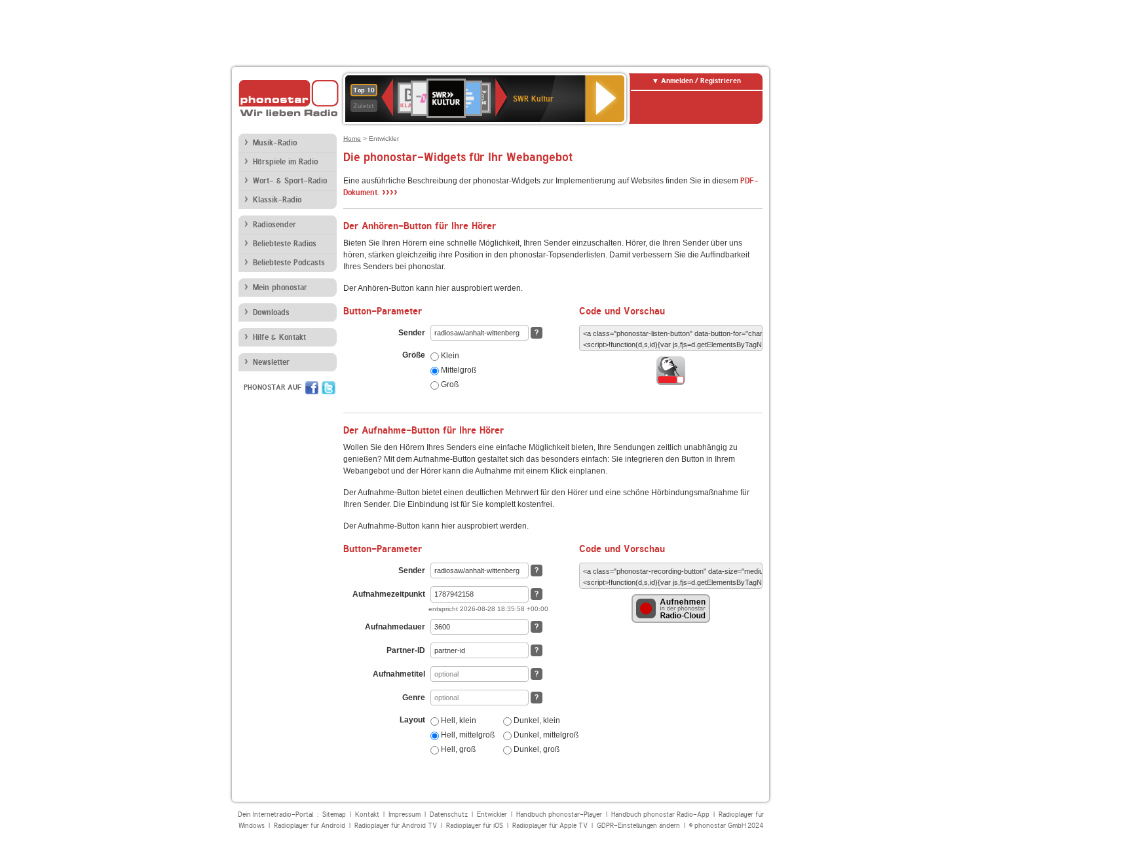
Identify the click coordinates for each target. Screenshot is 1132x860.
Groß (449, 384)
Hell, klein (457, 720)
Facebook (311, 387)
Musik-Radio (275, 142)
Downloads (271, 312)
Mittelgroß (457, 370)
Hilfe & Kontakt (279, 337)
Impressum (404, 814)
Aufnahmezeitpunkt (388, 594)
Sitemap (334, 814)
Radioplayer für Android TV (395, 825)
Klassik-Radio (277, 199)
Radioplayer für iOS (474, 825)
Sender (411, 332)
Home (352, 138)
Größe (413, 355)
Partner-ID (406, 650)
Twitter (328, 387)
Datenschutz (449, 814)
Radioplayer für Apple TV (550, 825)
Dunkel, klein (536, 720)
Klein (449, 355)
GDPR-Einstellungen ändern (638, 825)
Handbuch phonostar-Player (559, 814)
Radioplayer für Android (309, 825)
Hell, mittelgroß (467, 734)
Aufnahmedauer (395, 626)
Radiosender (274, 224)
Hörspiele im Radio (285, 161)
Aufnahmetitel (399, 674)
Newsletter (271, 362)
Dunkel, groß (535, 749)
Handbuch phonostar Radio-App (660, 814)
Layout (412, 719)
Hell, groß (457, 749)
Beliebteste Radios (284, 243)
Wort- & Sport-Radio (290, 180)
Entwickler (492, 814)
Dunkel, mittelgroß (545, 734)
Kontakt (367, 814)
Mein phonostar (280, 287)
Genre (413, 697)
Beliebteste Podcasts (289, 262)
